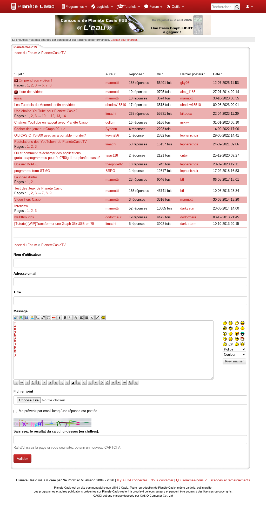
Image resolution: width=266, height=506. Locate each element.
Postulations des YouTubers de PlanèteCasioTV (50, 142)
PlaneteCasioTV (53, 53)
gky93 (184, 83)
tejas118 (111, 155)
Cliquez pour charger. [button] (124, 39)
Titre (17, 292)
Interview (21, 206)
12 (52, 116)
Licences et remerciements (229, 480)
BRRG (110, 171)
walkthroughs (24, 217)
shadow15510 (115, 105)
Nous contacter (161, 480)
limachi (110, 114)
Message (21, 311)
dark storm (188, 224)
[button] (74, 6)
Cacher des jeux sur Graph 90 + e (39, 129)
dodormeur (113, 217)
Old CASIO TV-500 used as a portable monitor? (50, 135)
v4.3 (41, 480)
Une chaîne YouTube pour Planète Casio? (45, 111)
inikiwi (184, 122)
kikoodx (186, 114)
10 (43, 116)
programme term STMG (32, 171)
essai (18, 98)
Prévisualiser (234, 361)
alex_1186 (187, 92)
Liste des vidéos (30, 92)
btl (182, 179)
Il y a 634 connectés (133, 480)
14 (64, 116)
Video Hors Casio (27, 199)
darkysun (187, 208)
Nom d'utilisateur (27, 255)
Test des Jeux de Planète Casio (38, 188)
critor (184, 155)
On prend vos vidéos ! (35, 80)
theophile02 (114, 164)
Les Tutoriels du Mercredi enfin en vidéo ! (45, 105)
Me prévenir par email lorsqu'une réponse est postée (58, 411)
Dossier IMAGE (26, 164)
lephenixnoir (189, 135)
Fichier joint (23, 391)
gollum (110, 122)
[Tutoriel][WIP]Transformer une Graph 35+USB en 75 (54, 224)
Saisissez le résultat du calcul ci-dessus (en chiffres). (56, 431)
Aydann (111, 129)
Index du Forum (25, 53)
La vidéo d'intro (25, 177)
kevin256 (112, 135)
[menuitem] (74, 6)
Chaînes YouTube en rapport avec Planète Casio (51, 122)
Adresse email (25, 273)
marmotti (112, 83)
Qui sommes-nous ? (191, 480)
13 (58, 116)
